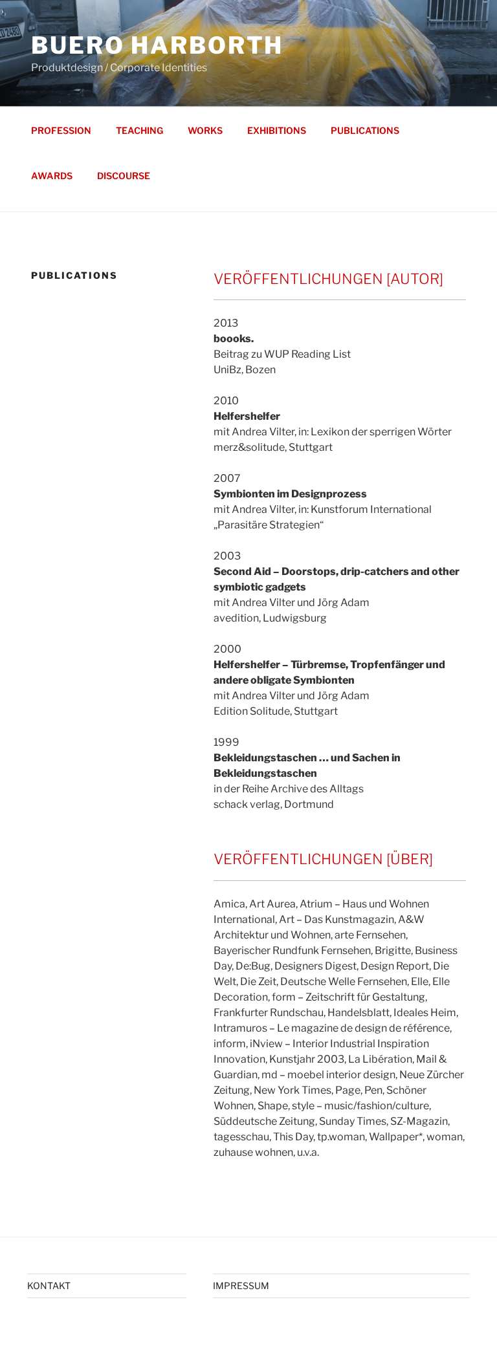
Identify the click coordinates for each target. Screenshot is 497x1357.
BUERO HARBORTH (157, 45)
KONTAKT (49, 1285)
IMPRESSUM (241, 1285)
